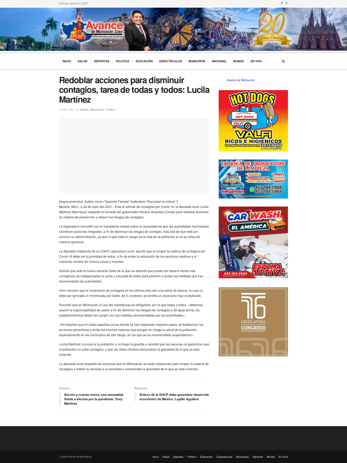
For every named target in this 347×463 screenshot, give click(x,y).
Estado (84, 109)
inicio (66, 61)
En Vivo (256, 61)
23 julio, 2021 (67, 109)
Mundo (238, 61)
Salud (82, 61)
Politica (122, 61)
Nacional (219, 61)
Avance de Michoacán (241, 80)
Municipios (197, 61)
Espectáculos (170, 61)
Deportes (101, 61)
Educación (144, 61)
